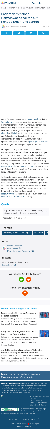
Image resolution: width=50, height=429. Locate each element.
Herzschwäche (33, 119)
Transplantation (8, 122)
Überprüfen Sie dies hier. (38, 405)
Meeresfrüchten (27, 166)
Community (14, 374)
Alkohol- (4, 196)
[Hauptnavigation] (46, 3)
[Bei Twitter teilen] (19, 33)
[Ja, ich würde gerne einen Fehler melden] (25, 293)
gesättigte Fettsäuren (38, 141)
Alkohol (4, 133)
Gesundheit (38, 233)
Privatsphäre (35, 419)
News (3, 8)
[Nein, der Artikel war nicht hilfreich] (28, 279)
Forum (4, 374)
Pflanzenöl (5, 166)
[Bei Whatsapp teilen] (43, 33)
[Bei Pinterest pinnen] (31, 33)
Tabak (14, 133)
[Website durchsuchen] (34, 3)
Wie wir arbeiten (27, 377)
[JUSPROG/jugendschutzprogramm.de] (10, 409)
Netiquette (35, 374)
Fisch (13, 166)
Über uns (5, 377)
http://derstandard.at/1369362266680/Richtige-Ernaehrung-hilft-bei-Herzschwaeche (23, 211)
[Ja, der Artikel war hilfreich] (21, 279)
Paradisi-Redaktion (14, 246)
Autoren (14, 377)
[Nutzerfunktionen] (39, 3)
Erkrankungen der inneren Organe (17, 233)
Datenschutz (24, 419)
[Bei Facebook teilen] (6, 33)
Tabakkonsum (19, 196)
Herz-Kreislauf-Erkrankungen (33, 8)
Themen (11, 8)
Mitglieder (25, 374)
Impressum (13, 419)
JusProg (32, 413)
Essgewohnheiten (9, 193)
